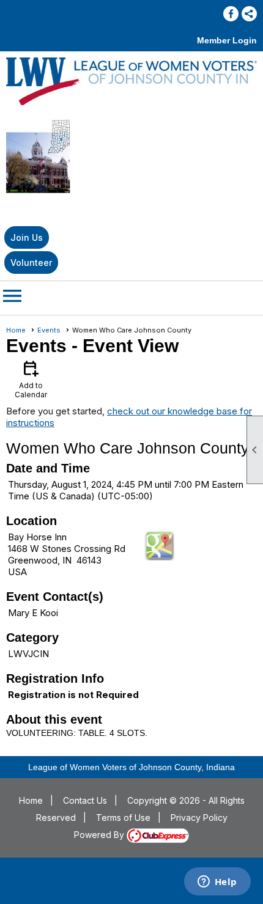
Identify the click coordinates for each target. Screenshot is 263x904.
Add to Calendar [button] (31, 378)
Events (49, 330)
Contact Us (85, 800)
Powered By (100, 834)
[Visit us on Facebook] (231, 13)
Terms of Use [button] (123, 817)
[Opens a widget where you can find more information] (217, 882)
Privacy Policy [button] (199, 817)
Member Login (227, 40)
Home (16, 330)
